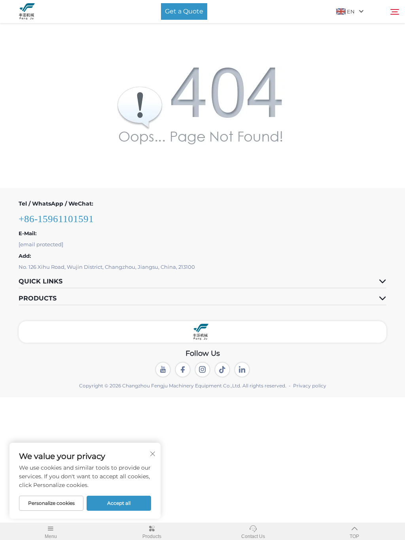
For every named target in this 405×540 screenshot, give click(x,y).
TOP (354, 536)
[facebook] (183, 370)
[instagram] (202, 370)
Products (151, 536)
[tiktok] (222, 370)
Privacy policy (309, 386)
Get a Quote (184, 11)
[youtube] (163, 370)
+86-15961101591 (56, 218)
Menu (51, 536)
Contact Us (253, 536)
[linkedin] (242, 370)
